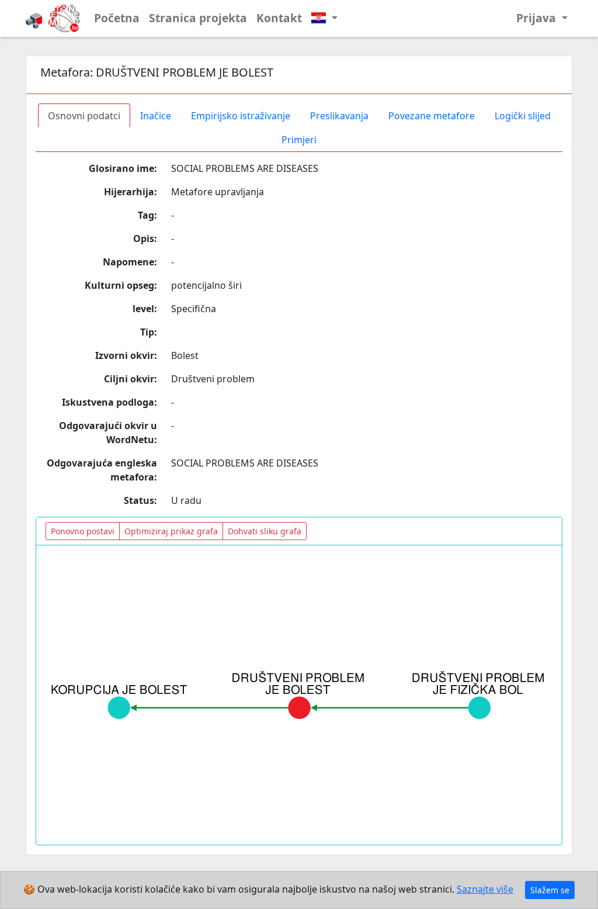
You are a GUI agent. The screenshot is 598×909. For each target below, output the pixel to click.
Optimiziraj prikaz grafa (171, 531)
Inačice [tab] (155, 115)
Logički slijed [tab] (523, 115)
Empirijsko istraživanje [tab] (240, 115)
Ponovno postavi (82, 531)
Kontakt (279, 18)
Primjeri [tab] (299, 139)
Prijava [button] (537, 18)
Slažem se (549, 890)
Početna (117, 18)
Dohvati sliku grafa (264, 531)
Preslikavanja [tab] (339, 115)
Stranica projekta (198, 18)
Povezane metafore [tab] (431, 115)
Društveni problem (213, 378)
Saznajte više (485, 889)
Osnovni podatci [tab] (84, 115)
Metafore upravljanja (217, 191)
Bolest (185, 355)
